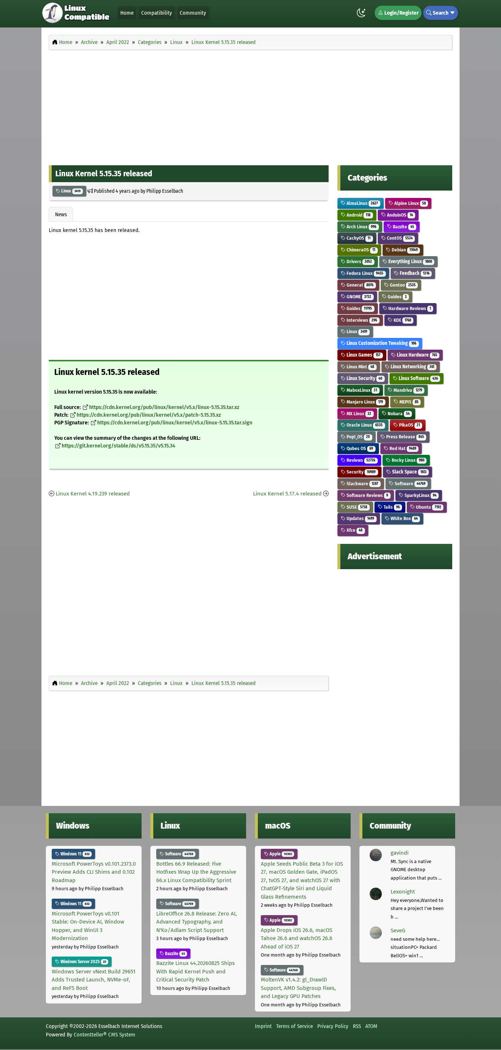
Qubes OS (359, 448)
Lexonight (403, 891)
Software (409, 483)
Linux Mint (359, 366)
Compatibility (156, 13)
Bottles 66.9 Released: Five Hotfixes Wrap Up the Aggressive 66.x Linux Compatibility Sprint (196, 872)
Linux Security (363, 378)
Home (127, 13)
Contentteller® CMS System (104, 1034)
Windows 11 (74, 853)
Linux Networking (412, 366)
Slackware (361, 483)
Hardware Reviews (409, 308)
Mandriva (407, 390)
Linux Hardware (416, 355)
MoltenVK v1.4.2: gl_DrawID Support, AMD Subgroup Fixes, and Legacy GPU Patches (298, 987)
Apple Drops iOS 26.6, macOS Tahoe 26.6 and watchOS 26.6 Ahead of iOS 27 (296, 938)
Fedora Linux (364, 273)
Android (357, 215)
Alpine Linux (409, 203)
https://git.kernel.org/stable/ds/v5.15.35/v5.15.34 (118, 446)
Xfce (353, 530)
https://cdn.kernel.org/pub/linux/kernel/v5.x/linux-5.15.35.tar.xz (164, 407)
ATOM (371, 1026)
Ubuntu (428, 507)
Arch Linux (360, 226)
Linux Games (362, 355)
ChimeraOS (360, 250)
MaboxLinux (361, 390)
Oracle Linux (364, 425)
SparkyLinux (419, 495)
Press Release (404, 436)
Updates (359, 518)
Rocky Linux (407, 460)
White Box (404, 518)
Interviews (361, 320)
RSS (357, 1026)
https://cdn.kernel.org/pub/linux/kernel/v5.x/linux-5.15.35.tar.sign (174, 423)
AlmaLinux (361, 203)
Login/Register (400, 13)
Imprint (263, 1026)
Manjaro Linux (364, 402)
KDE (401, 320)
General (359, 285)
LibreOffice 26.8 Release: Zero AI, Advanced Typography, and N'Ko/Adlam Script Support (196, 921)
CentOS (399, 238)
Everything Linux (409, 261)
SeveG (398, 930)
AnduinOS (399, 215)
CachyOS (357, 238)
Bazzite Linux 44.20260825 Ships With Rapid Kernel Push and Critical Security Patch (195, 971)
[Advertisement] (250, 105)
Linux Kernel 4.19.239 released (93, 493)
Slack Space (409, 472)
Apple (280, 853)
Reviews (360, 460)
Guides (397, 296)
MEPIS (408, 402)
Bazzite (403, 226)
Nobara (398, 413)
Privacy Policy (332, 1026)
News (61, 214)
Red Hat (402, 448)
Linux (70, 191)
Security (360, 472)
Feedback (414, 273)
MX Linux (358, 413)
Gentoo (402, 285)
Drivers (358, 261)
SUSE (356, 507)
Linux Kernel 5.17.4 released (287, 493)
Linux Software (418, 378)
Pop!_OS (357, 436)
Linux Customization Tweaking (380, 343)
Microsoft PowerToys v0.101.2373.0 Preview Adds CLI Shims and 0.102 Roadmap (94, 872)
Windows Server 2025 (82, 961)
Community (193, 13)
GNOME (358, 296)
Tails (391, 507)
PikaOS (409, 425)
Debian (404, 250)
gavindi (400, 853)
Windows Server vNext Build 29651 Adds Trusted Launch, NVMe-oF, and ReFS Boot (94, 979)
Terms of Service (294, 1026)
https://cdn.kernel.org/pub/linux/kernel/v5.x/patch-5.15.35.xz (149, 415)
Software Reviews (366, 495)
